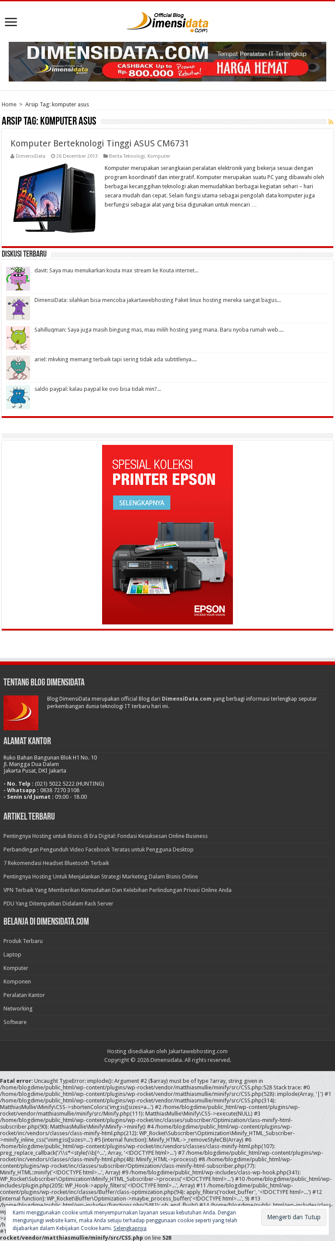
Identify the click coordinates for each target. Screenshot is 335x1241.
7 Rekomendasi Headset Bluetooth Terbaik (56, 863)
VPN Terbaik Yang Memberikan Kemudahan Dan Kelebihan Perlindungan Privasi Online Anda (117, 890)
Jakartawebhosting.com (198, 1051)
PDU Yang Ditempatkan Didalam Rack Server (58, 903)
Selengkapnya (130, 1228)
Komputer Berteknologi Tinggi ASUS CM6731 (99, 143)
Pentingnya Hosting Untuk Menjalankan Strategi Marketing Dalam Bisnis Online (100, 876)
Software (15, 1022)
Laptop (12, 954)
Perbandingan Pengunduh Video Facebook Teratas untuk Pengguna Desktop (98, 849)
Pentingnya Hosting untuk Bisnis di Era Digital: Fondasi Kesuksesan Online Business (105, 836)
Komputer (158, 156)
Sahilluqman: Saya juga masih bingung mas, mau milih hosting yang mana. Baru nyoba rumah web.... (159, 329)
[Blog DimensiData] (167, 20)
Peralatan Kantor (24, 995)
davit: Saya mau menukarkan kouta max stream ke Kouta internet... (116, 270)
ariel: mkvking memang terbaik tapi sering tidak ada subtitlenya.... (115, 359)
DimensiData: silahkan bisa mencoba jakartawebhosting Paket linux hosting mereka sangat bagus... (157, 300)
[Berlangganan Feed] (330, 122)
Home (9, 104)
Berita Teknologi (127, 156)
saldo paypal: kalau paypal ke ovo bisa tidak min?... (97, 389)
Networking (18, 1008)
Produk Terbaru (23, 941)
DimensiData (30, 156)
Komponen (17, 981)
